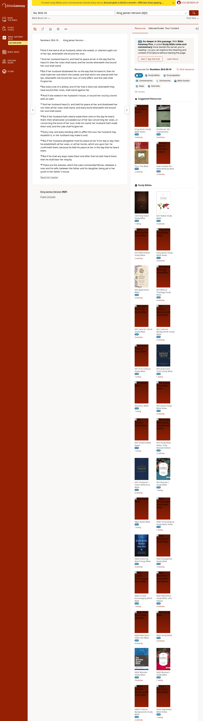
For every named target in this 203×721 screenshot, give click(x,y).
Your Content (172, 28)
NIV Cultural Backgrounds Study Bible (165, 332)
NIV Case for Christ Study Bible (143, 330)
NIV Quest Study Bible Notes (164, 407)
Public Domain (48, 196)
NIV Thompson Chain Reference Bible (142, 485)
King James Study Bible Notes (143, 130)
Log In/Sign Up (190, 2)
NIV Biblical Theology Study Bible (163, 292)
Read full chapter (49, 177)
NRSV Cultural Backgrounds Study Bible (144, 712)
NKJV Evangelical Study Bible (164, 560)
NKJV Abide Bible (142, 522)
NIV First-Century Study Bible (143, 370)
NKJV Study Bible (164, 635)
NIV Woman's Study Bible (162, 483)
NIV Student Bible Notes (143, 444)
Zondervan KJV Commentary (163, 130)
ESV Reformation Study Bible (142, 254)
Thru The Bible (141, 166)
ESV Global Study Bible (164, 217)
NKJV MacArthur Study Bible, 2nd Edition (164, 598)
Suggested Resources (149, 98)
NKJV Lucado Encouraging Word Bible (143, 598)
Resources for (153, 69)
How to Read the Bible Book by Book (165, 167)
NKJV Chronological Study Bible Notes (165, 523)
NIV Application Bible (142, 291)
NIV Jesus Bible (142, 406)
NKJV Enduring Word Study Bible (143, 560)
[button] (187, 3)
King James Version (50, 191)
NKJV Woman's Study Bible (163, 673)
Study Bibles (145, 185)
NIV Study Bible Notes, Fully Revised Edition (163, 445)
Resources (140, 28)
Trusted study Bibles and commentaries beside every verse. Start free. (112, 2)
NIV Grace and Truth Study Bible (164, 370)
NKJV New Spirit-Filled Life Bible (142, 636)
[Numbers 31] (127, 110)
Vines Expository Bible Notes (164, 710)
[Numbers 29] (33, 110)
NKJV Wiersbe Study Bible (141, 673)
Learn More (172, 58)
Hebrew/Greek (156, 28)
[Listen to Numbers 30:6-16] (66, 29)
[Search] (194, 13)
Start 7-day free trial (150, 58)
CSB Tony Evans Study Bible (142, 217)
